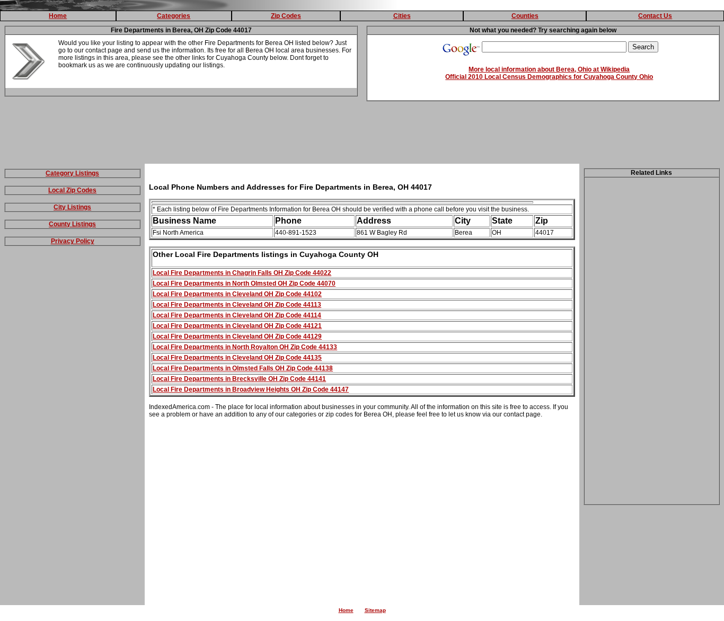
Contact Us (655, 16)
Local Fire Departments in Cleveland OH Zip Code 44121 (237, 326)
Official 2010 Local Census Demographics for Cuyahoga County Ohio (549, 77)
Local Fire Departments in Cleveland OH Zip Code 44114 (237, 315)
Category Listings (72, 173)
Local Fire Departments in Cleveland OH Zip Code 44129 (237, 336)
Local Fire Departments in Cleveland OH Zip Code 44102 (237, 294)
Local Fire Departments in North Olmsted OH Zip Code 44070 (244, 283)
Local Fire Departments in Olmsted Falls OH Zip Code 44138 (243, 368)
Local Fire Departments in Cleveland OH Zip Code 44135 (237, 357)
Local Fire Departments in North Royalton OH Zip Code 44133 (245, 347)
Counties (524, 16)
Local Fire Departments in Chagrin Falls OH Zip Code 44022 (242, 273)
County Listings (72, 224)
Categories (173, 16)
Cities (402, 16)
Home (58, 16)
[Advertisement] (362, 134)
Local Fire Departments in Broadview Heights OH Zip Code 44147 (251, 389)
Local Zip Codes (72, 190)
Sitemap (375, 610)
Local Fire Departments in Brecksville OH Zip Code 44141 (239, 379)
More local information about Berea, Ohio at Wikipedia (549, 69)
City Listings (72, 207)
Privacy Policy (72, 241)
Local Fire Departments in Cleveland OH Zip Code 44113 (237, 304)
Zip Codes (286, 16)
